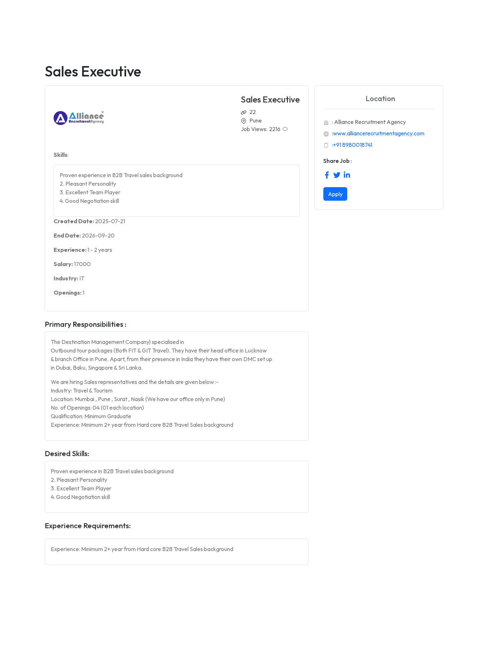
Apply (335, 194)
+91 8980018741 (352, 144)
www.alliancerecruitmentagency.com (378, 133)
